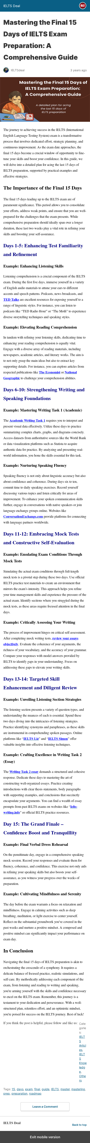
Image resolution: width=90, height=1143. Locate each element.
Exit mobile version (45, 1137)
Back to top (79, 1124)
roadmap (35, 1093)
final (37, 1089)
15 (13, 1089)
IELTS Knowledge (83, 1062)
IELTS (55, 1089)
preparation (19, 1093)
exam (29, 1089)
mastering (78, 1089)
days (20, 1089)
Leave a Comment (45, 1106)
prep (6, 1093)
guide (45, 1089)
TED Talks (11, 299)
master (65, 1089)
